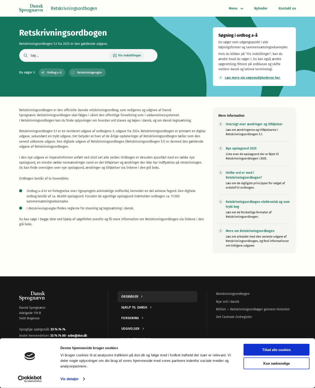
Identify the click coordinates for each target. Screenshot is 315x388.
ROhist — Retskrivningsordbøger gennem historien (253, 309)
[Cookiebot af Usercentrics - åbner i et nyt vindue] (30, 379)
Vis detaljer (69, 379)
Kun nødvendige (276, 363)
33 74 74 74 (58, 329)
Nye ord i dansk (227, 302)
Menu (233, 8)
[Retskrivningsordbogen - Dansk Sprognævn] (31, 8)
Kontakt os (287, 8)
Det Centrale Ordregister (234, 317)
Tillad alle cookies (276, 350)
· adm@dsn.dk (76, 336)
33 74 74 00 (58, 336)
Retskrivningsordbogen (233, 294)
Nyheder (260, 8)
